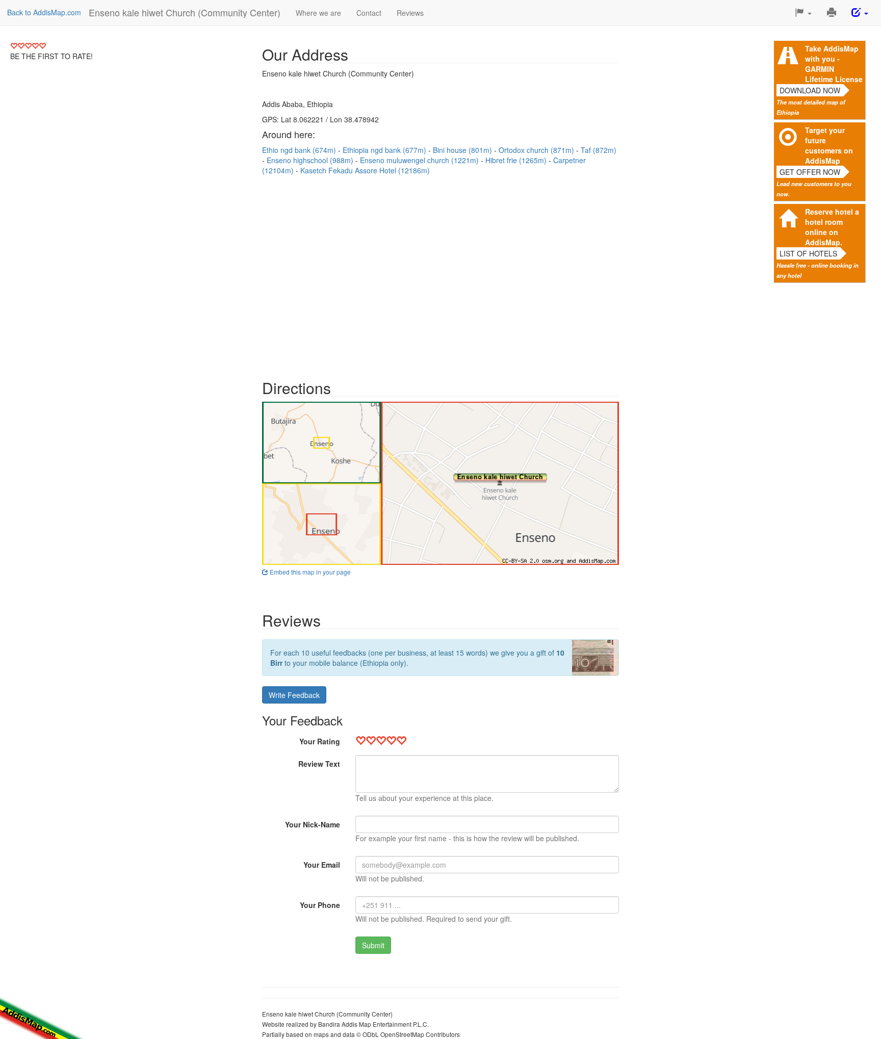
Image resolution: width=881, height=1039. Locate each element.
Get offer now (810, 172)
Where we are (318, 13)
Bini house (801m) (463, 150)
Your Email (321, 865)
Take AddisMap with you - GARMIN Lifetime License (834, 63)
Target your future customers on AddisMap (829, 145)
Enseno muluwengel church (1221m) (420, 160)
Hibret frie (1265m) (517, 160)
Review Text (319, 764)
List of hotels (808, 253)
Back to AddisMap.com (44, 12)
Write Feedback (294, 695)
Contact (368, 13)
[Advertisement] (440, 272)
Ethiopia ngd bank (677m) (385, 150)
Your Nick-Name (312, 824)
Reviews (410, 13)
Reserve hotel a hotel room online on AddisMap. (832, 226)
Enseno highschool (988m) (311, 160)
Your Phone (320, 905)
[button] (803, 12)
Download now (810, 90)
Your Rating (319, 741)
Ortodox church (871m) (537, 150)
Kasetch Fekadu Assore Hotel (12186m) (365, 170)
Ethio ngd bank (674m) (300, 150)
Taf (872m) (598, 150)
